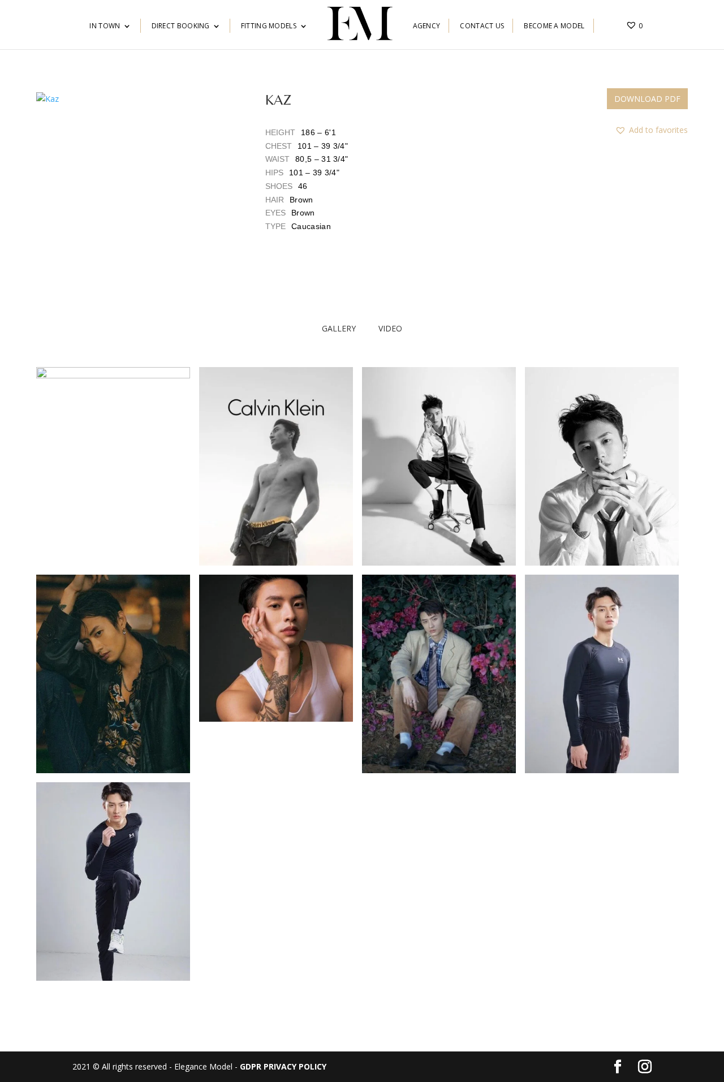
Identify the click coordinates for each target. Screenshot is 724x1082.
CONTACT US (482, 26)
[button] (133, 191)
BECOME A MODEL (554, 26)
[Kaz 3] (602, 562)
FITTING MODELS (268, 26)
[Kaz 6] (439, 770)
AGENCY (427, 26)
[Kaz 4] (276, 718)
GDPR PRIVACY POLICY (283, 1066)
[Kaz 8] (113, 977)
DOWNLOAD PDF (647, 98)
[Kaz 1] (439, 562)
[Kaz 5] (276, 562)
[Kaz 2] (113, 770)
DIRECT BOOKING (181, 26)
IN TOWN (104, 26)
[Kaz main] (113, 375)
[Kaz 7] (602, 770)
